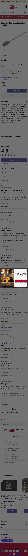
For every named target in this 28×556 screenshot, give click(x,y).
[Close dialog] (26, 269)
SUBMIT (21, 280)
